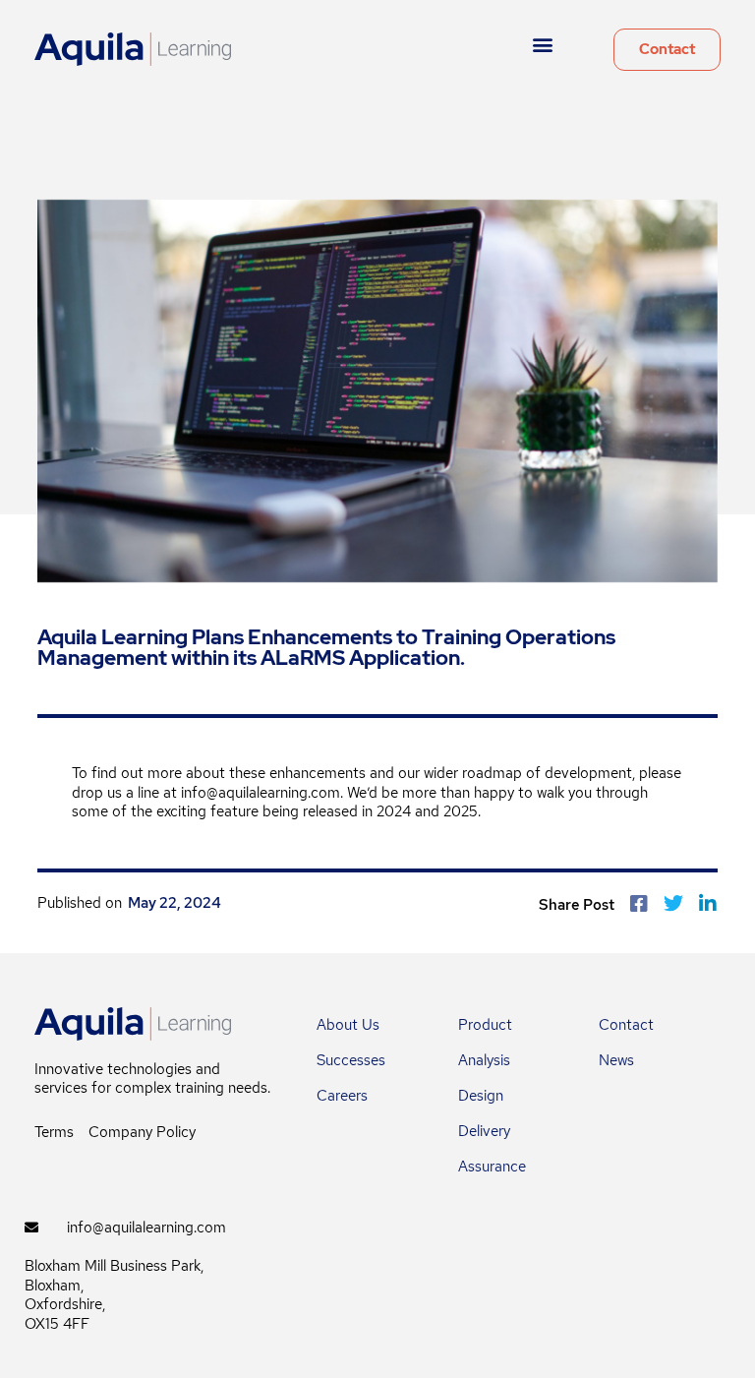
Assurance (492, 1166)
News (616, 1060)
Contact (626, 1025)
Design (480, 1096)
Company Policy (142, 1132)
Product (485, 1025)
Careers (342, 1096)
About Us (348, 1025)
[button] (543, 45)
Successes (351, 1060)
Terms (54, 1132)
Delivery (484, 1131)
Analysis (484, 1060)
